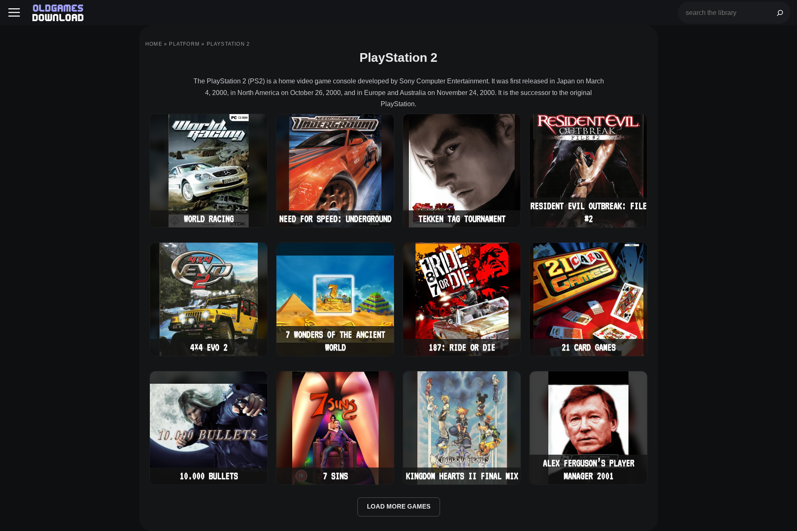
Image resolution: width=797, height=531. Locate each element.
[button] (14, 12)
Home (153, 44)
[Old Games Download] (57, 12)
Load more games (398, 506)
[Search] (780, 12)
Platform (184, 44)
